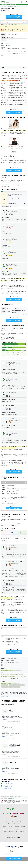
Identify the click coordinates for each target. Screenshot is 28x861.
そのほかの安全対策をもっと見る (14, 688)
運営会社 (5, 831)
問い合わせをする (4, 696)
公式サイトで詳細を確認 (14, 17)
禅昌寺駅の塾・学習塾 (7, 786)
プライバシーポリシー (6, 828)
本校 (3, 715)
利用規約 (23, 826)
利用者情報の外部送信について (18, 828)
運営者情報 (17, 826)
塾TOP (2, 6)
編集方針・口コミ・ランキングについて (14, 823)
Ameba (9, 846)
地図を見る (5, 719)
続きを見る (14, 151)
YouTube (15, 816)
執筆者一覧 (5, 826)
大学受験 (16, 813)
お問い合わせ (11, 831)
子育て (23, 813)
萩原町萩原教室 (5, 767)
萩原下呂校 (4, 750)
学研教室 (8, 43)
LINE (10, 813)
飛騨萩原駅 (11, 6)
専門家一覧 (11, 826)
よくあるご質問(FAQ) (20, 831)
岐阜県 (5, 6)
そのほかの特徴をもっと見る (14, 678)
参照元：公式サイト (23, 496)
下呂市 (8, 6)
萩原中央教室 (4, 732)
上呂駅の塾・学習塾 (7, 788)
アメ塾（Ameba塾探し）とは (16, 821)
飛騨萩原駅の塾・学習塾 (8, 784)
